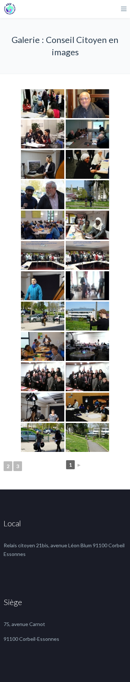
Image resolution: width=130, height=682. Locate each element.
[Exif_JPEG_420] (87, 285)
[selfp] (42, 103)
